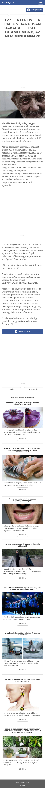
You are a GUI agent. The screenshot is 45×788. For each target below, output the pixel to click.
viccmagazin (8, 2)
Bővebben (22, 439)
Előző (12, 389)
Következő (33, 389)
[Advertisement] (22, 63)
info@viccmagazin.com (22, 782)
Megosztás (36, 9)
